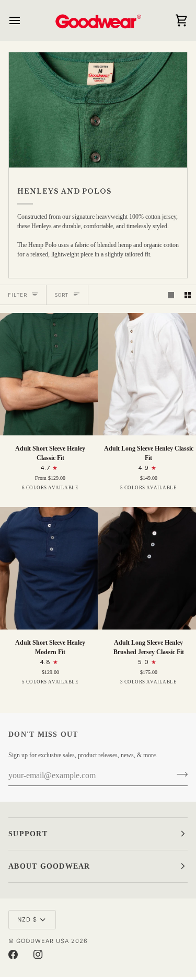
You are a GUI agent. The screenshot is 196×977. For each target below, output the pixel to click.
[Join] (179, 774)
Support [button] (28, 834)
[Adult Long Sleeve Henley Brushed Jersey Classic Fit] (147, 568)
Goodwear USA (42, 941)
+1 (92, 490)
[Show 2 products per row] (187, 295)
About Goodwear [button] (49, 866)
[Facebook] (13, 954)
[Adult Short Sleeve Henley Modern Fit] (49, 568)
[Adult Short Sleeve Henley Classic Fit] (49, 374)
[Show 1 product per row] (171, 295)
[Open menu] (24, 20)
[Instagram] (38, 954)
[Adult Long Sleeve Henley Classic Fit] (147, 374)
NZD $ (27, 919)
